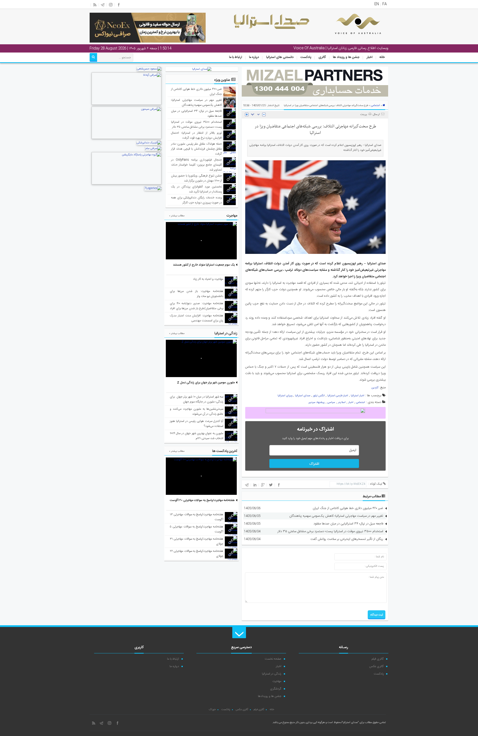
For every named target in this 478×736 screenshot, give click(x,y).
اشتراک (314, 464)
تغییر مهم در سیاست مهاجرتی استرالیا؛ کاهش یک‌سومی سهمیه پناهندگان (336, 516)
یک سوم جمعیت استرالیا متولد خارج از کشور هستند (204, 264)
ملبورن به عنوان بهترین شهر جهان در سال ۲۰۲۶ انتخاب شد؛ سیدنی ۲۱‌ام (196, 436)
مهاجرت (276, 681)
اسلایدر (342, 402)
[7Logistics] (152, 188)
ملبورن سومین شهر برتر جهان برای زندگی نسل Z (206, 382)
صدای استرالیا (302, 396)
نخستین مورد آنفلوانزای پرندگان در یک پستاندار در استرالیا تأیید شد (196, 189)
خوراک (212, 709)
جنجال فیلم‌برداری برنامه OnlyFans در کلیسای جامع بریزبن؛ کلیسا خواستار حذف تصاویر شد (196, 164)
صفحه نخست (273, 658)
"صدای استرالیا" (350, 722)
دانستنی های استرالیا (280, 57)
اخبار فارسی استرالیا (337, 396)
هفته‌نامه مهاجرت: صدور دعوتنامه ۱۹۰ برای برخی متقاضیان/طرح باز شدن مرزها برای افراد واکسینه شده (196, 308)
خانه (382, 57)
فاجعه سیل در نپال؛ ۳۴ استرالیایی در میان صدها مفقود (348, 523)
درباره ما (254, 57)
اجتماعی (375, 105)
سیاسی (331, 402)
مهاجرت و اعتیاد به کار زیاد (208, 279)
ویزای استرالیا (285, 396)
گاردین (374, 388)
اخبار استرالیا (357, 396)
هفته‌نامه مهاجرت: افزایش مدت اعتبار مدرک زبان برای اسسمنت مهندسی (196, 318)
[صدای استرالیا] (351, 38)
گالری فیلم (378, 658)
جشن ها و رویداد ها (346, 57)
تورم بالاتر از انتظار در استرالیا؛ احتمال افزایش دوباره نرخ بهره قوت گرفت (196, 135)
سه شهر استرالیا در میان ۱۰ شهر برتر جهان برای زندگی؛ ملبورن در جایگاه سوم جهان (196, 399)
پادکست (305, 57)
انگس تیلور (319, 396)
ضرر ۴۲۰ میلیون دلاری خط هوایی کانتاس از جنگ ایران (348, 508)
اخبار (369, 57)
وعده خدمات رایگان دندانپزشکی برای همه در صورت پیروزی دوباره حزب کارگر (196, 200)
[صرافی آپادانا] (126, 104)
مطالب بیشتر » (176, 216)
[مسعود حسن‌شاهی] (149, 69)
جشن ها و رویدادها (269, 696)
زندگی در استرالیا (271, 673)
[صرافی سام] (153, 148)
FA (384, 4)
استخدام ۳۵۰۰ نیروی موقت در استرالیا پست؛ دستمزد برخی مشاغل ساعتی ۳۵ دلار (330, 531)
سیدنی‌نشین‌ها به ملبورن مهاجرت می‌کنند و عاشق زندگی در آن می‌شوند (196, 411)
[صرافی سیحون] (126, 138)
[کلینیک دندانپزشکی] (149, 143)
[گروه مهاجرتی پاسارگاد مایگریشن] (126, 184)
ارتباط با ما (235, 57)
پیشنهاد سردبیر (316, 402)
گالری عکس (376, 666)
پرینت (364, 114)
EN (376, 4)
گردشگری (275, 688)
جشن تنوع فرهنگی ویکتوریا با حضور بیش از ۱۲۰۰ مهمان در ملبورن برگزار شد (196, 178)
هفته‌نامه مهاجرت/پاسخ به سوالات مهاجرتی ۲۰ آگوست (202, 500)
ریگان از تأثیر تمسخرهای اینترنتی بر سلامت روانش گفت (346, 539)
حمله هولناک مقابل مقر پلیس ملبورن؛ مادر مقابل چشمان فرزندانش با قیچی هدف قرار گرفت (196, 148)
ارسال (376, 114)
